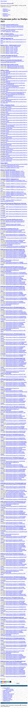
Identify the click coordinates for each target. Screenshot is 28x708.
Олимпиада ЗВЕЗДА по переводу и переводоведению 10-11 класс (11, 200)
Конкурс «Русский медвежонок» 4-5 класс (15, 173)
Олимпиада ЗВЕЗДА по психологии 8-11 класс (16, 194)
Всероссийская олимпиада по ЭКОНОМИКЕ (16, 272)
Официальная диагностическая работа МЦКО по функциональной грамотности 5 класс (14, 165)
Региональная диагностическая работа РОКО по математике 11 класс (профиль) (14, 125)
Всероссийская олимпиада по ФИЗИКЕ (16, 229)
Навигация (5, 11)
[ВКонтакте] (1, 682)
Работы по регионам (7, 696)
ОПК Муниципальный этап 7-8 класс (15, 66)
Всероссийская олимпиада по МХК (13, 280)
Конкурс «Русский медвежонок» (8, 169)
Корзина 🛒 (5, 8)
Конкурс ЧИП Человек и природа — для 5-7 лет (12, 35)
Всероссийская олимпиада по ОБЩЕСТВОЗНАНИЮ (10, 260)
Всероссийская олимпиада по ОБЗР (14, 231)
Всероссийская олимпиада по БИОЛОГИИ (15, 240)
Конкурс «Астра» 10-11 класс (12, 53)
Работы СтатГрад (9, 689)
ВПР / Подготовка (7, 691)
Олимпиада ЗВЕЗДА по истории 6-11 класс (15, 186)
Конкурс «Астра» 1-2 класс (12, 47)
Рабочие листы (6, 700)
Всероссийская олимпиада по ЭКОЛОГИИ (15, 234)
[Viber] (5, 682)
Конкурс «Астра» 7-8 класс (12, 51)
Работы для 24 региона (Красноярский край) (11, 60)
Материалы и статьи (7, 697)
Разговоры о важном (7, 699)
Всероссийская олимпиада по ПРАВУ (14, 292)
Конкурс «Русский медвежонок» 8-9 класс (15, 175)
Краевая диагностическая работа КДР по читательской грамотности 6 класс (12, 62)
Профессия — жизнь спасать (12, 31)
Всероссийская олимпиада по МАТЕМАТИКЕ (16, 255)
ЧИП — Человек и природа (7, 33)
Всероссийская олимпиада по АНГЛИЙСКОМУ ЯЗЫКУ (10, 244)
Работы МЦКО (6, 687)
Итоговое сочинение (7, 694)
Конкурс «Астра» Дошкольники (13, 46)
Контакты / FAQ (6, 10)
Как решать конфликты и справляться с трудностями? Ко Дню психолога (12, 30)
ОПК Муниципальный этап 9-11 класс (15, 68)
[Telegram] (8, 682)
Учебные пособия (7, 698)
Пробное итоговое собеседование (13, 224)
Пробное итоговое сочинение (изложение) (15, 220)
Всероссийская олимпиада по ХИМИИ (14, 241)
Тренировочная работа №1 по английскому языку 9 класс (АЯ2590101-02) (13, 83)
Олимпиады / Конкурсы (8, 690)
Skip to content (4, 1)
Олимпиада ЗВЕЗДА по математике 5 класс (15, 180)
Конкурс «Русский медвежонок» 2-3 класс (15, 172)
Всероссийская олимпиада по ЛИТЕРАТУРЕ (17, 246)
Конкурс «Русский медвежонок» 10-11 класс (15, 176)
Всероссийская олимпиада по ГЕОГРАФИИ (15, 247)
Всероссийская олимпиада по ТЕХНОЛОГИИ (16, 284)
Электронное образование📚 (7, 3)
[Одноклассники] (3, 682)
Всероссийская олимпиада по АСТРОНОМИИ (16, 256)
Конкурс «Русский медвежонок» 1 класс (15, 171)
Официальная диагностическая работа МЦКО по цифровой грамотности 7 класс (12, 167)
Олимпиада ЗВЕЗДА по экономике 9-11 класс (16, 193)
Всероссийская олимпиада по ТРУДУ (14, 310)
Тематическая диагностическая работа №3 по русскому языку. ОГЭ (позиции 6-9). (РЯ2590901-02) (13, 93)
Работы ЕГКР (6, 692)
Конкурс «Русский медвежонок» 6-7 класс (15, 174)
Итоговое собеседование (8, 693)
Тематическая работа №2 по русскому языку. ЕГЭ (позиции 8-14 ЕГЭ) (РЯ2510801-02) (13, 86)
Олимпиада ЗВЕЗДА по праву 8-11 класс (15, 191)
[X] (10, 682)
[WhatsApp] (7, 682)
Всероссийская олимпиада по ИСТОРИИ (16, 242)
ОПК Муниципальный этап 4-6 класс (15, 65)
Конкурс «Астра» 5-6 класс (12, 49)
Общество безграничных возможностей (14, 25)
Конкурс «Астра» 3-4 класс (12, 48)
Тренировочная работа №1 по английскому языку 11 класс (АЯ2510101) (13, 95)
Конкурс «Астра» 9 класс (11, 52)
